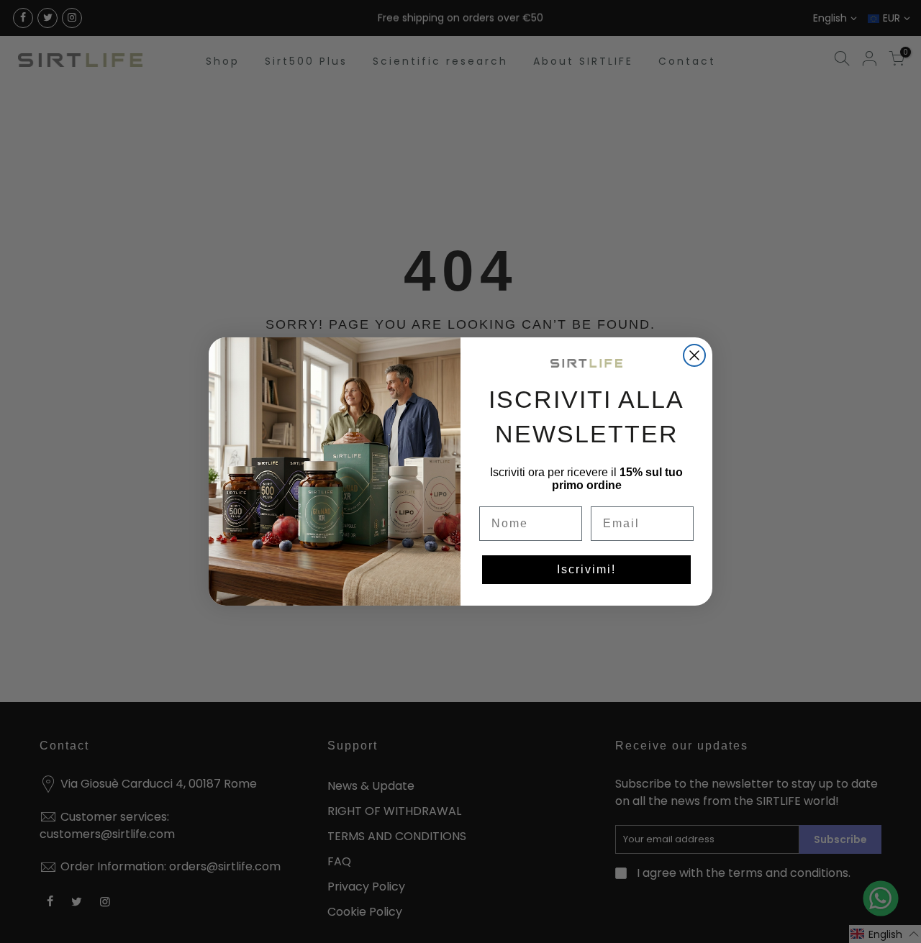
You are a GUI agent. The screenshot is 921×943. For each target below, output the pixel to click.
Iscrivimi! (586, 569)
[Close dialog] (694, 355)
